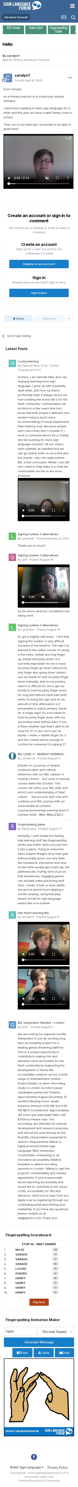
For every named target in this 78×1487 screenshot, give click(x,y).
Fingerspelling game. (32, 824)
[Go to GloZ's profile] (12, 1024)
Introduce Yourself (36, 59)
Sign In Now (39, 293)
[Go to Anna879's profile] (12, 915)
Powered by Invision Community (39, 1480)
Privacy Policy (58, 1467)
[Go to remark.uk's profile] (12, 756)
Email (66, 1353)
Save (45, 1353)
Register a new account (39, 264)
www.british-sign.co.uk (39, 1476)
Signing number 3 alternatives (38, 534)
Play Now (39, 1302)
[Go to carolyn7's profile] (7, 78)
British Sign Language (26, 1467)
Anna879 (28, 917)
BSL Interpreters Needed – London (41, 1022)
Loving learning (28, 361)
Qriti (24, 559)
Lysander (28, 538)
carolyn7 (13, 55)
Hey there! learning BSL (33, 913)
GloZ (25, 1027)
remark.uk (28, 758)
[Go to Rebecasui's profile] (12, 826)
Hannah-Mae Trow (34, 365)
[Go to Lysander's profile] (12, 536)
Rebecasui (29, 828)
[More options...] (70, 77)
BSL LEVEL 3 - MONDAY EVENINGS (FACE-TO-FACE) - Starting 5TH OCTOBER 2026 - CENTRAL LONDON (42, 754)
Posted (28, 80)
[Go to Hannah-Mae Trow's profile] (12, 363)
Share (19, 318)
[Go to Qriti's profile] (12, 557)
